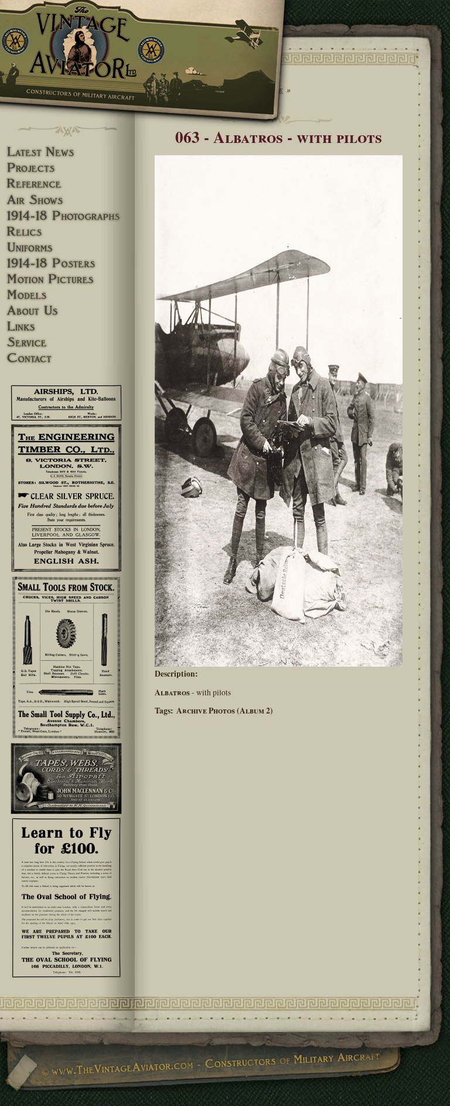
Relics (67, 232)
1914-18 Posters (67, 263)
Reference (67, 184)
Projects (67, 168)
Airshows (67, 200)
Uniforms (67, 247)
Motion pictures (67, 279)
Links (67, 326)
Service (67, 342)
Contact (67, 358)
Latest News (67, 152)
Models (67, 295)
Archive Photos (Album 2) (224, 710)
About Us (67, 311)
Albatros (172, 692)
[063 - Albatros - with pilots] (279, 664)
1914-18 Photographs (67, 216)
